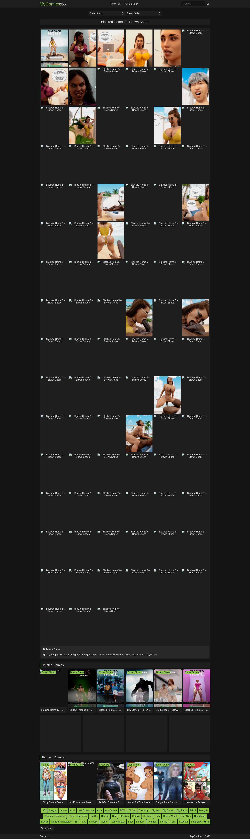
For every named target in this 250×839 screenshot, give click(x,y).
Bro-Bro (94, 816)
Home (113, 4)
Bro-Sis (105, 816)
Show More (47, 828)
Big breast (65, 654)
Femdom (152, 821)
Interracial (144, 654)
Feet (130, 821)
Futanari (183, 821)
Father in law (118, 821)
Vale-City (189, 764)
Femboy (140, 821)
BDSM (132, 810)
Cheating (124, 816)
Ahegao (54, 654)
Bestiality (143, 810)
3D (119, 4)
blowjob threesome (54, 816)
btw (114, 816)
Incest (135, 654)
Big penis (76, 654)
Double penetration (61, 821)
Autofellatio (111, 810)
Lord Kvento (162, 764)
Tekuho (45, 764)
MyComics (53, 4)
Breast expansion (77, 816)
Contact (44, 836)
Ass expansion (86, 810)
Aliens (63, 810)
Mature (153, 654)
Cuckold (147, 816)
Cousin (136, 816)
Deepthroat (200, 816)
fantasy (93, 821)
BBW (122, 810)
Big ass (155, 810)
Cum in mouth (105, 654)
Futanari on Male (200, 821)
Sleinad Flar (76, 764)
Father (127, 654)
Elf (76, 821)
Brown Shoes (53, 649)
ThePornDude (131, 4)
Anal (72, 810)
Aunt (99, 810)
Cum (94, 654)
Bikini (193, 810)
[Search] (207, 4)
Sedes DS (104, 764)
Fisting (163, 821)
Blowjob (86, 654)
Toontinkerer (133, 764)
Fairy (83, 821)
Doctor (44, 821)
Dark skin (118, 654)
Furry (173, 821)
